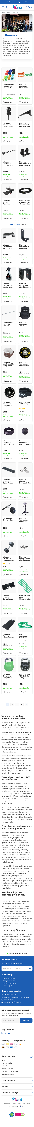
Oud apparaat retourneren (10, 1071)
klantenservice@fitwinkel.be (12, 1002)
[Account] (29, 7)
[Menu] (3, 7)
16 (21, 704)
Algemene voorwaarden (10, 1103)
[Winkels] (26, 7)
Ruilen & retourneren (9, 983)
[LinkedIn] (9, 1033)
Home (3, 12)
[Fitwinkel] (17, 1099)
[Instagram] (5, 1033)
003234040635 (8, 999)
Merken (9, 12)
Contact (4, 1060)
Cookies (28, 1103)
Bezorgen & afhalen (9, 981)
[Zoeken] (6, 7)
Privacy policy (21, 1103)
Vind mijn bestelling (9, 978)
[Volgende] (26, 704)
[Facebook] (2, 1033)
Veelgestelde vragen (8, 1074)
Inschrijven (26, 1020)
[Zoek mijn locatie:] (24, 7)
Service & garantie (8, 986)
